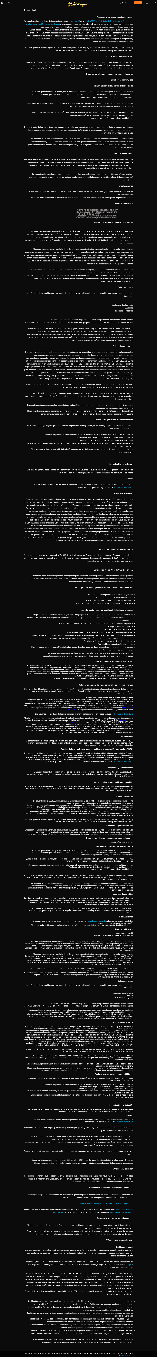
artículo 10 (75, 21)
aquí (129, 1265)
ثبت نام (138, 3)
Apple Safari (128, 1203)
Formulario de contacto (123, 488)
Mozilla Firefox (115, 1203)
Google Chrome (85, 1203)
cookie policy (126, 1355)
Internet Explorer (100, 1203)
